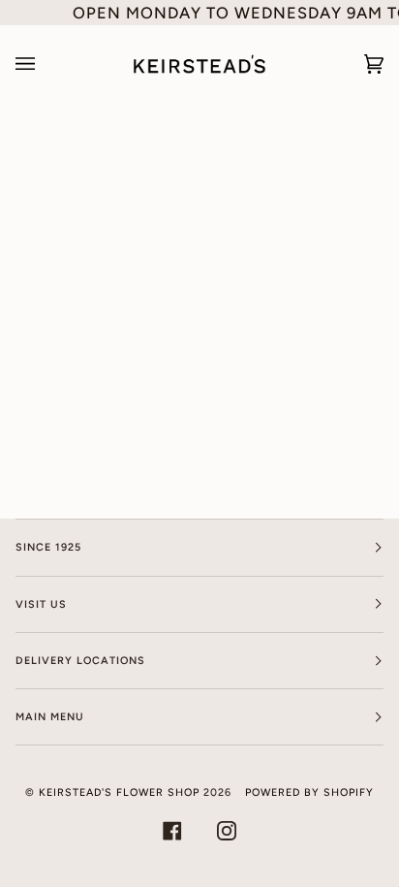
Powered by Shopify (309, 792)
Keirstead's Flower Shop (119, 792)
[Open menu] (44, 63)
